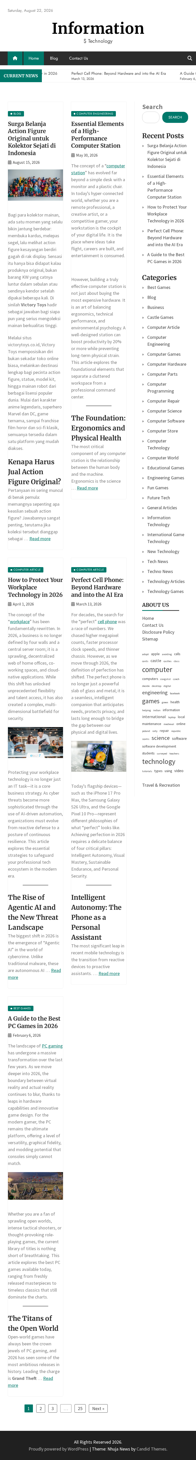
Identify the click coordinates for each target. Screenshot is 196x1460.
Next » (98, 1408)
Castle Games (160, 317)
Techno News (160, 571)
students (148, 753)
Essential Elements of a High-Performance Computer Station (97, 134)
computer (157, 669)
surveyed (162, 753)
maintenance (151, 723)
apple (155, 654)
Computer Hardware (166, 364)
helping (146, 710)
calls (177, 654)
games (151, 701)
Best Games (158, 287)
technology (158, 761)
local (181, 717)
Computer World (163, 458)
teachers (174, 753)
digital (167, 686)
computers (150, 678)
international (154, 716)
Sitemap (150, 639)
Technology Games (165, 591)
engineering (155, 692)
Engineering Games (165, 478)
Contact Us (78, 58)
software (179, 738)
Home (34, 58)
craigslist (165, 679)
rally (154, 731)
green (165, 702)
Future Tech (158, 498)
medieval (169, 724)
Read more (40, 539)
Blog (54, 58)
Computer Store (162, 431)
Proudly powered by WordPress (59, 1449)
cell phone (107, 621)
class (176, 661)
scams (145, 739)
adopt (145, 654)
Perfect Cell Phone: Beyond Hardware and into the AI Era (97, 587)
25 (80, 1408)
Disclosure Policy (158, 632)
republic (176, 731)
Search (152, 106)
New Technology (163, 551)
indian (157, 710)
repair (164, 730)
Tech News (157, 561)
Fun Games (157, 488)
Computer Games (164, 354)
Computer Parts (162, 374)
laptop (172, 717)
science (161, 737)
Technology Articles (166, 581)
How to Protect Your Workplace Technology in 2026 (35, 587)
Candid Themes (151, 1449)
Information (98, 28)
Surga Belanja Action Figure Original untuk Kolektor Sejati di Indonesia (32, 138)
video (178, 770)
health (175, 702)
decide (146, 686)
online (181, 723)
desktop (156, 686)
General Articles (162, 508)
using (168, 771)
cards (145, 661)
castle (156, 660)
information (171, 710)
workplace (20, 621)
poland (146, 731)
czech (176, 679)
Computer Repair (163, 401)
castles (168, 661)
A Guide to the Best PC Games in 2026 (34, 1022)
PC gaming (52, 1046)
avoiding (167, 654)
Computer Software (166, 421)
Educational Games (165, 468)
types (158, 771)
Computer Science (164, 411)
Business (155, 307)
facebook (175, 693)
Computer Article (163, 327)
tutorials (147, 771)
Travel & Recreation (161, 785)
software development (159, 746)
